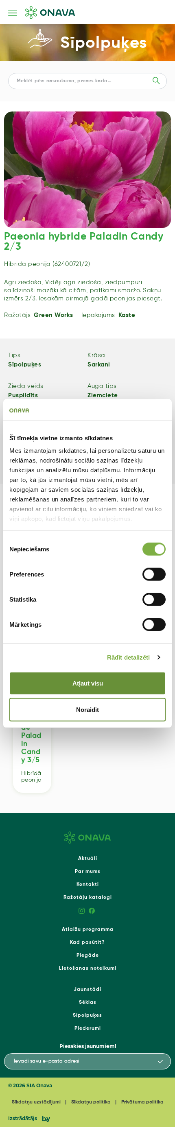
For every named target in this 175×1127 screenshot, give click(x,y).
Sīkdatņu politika (91, 1102)
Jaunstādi (87, 989)
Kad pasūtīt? (87, 942)
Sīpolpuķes (103, 43)
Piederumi (87, 1028)
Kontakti (88, 884)
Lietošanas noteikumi (87, 968)
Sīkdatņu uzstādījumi (36, 1102)
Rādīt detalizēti (128, 657)
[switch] (154, 574)
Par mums (88, 871)
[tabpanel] (87, 169)
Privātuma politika (142, 1102)
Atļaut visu (87, 682)
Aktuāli (87, 858)
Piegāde (88, 955)
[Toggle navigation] (12, 13)
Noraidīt (87, 709)
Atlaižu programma (88, 929)
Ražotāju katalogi (87, 897)
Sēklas (87, 1002)
